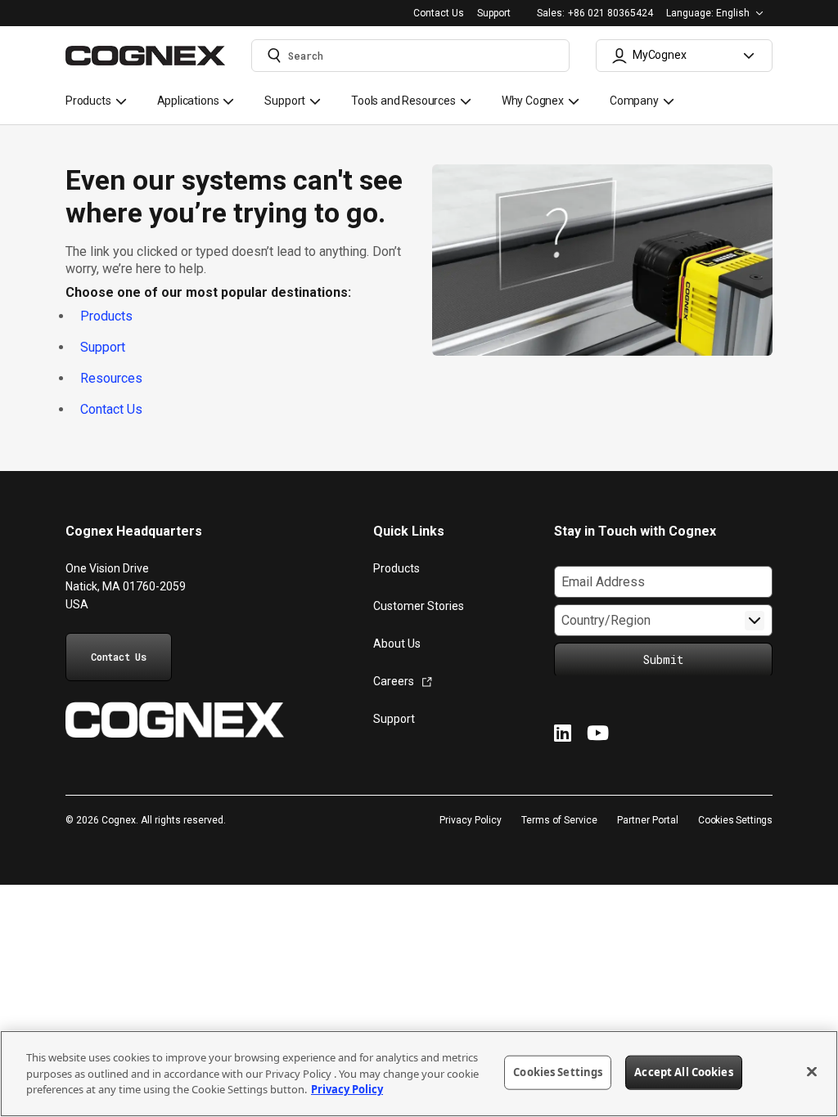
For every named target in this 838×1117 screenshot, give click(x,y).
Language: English (708, 13)
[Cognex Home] (174, 722)
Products (88, 100)
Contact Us (438, 13)
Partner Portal (647, 820)
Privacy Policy (470, 820)
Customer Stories (418, 605)
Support (494, 13)
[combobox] (410, 55)
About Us (397, 643)
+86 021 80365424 (610, 13)
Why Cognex (533, 100)
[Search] (274, 55)
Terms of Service (559, 820)
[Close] (812, 1072)
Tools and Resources (403, 100)
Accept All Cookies (683, 1072)
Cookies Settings (735, 820)
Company (634, 100)
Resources (111, 378)
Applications (188, 100)
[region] (419, 1073)
